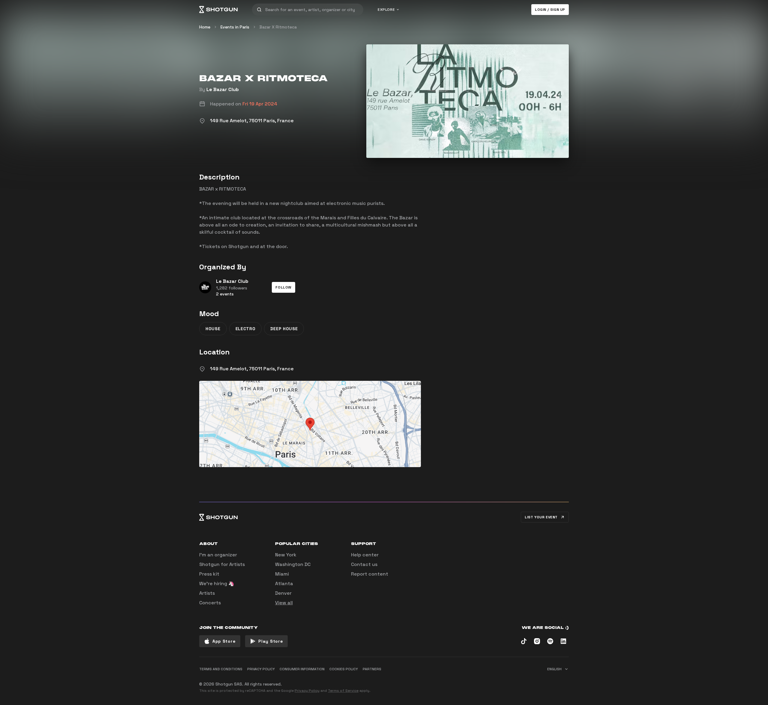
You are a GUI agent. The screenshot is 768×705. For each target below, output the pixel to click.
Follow (283, 287)
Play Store (270, 641)
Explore (386, 9)
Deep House (284, 328)
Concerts (210, 603)
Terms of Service (343, 690)
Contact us (364, 564)
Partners (372, 669)
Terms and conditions (220, 669)
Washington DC (292, 564)
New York (285, 555)
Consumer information (302, 669)
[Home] (218, 9)
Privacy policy (261, 669)
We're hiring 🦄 (216, 583)
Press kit (209, 574)
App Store (224, 641)
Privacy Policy (307, 690)
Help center (365, 555)
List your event (541, 517)
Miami (282, 574)
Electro (246, 328)
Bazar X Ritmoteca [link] (278, 27)
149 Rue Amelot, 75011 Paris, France (252, 369)
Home (204, 27)
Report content (369, 574)
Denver (283, 593)
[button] (283, 287)
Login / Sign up (550, 9)
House (213, 328)
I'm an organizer (218, 555)
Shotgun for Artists (222, 564)
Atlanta (284, 583)
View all (284, 603)
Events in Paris (234, 27)
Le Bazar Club (222, 89)
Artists (207, 593)
